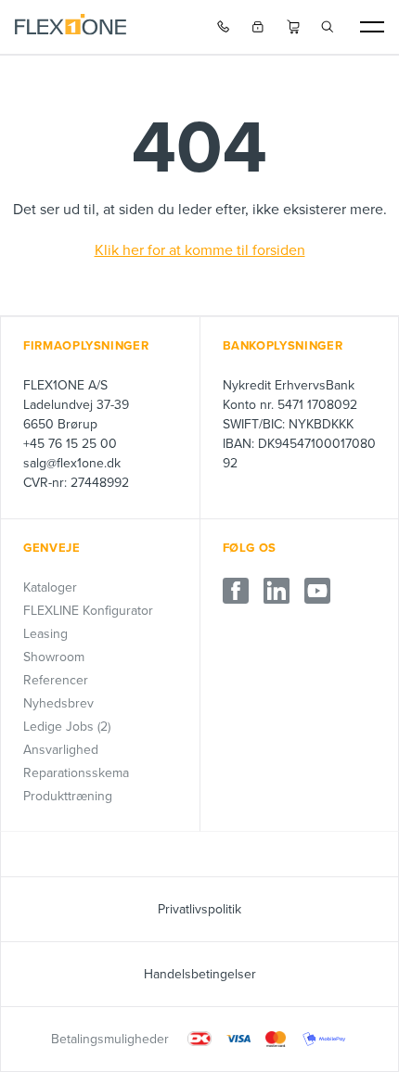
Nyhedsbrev (58, 703)
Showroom (53, 657)
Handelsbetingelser (200, 974)
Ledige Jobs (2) (66, 726)
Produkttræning (67, 796)
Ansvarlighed (60, 750)
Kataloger (50, 587)
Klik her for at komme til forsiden (200, 250)
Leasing (45, 634)
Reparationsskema (76, 773)
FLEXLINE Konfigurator (88, 611)
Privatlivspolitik (199, 909)
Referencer (55, 680)
